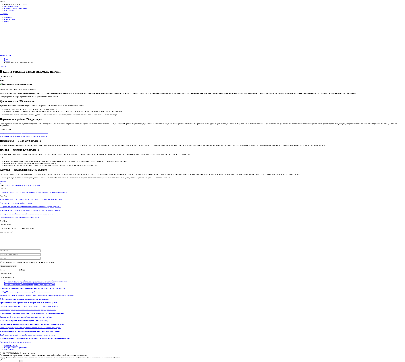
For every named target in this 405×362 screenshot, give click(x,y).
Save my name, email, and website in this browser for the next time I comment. (28, 262)
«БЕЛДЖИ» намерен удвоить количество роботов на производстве (25, 292)
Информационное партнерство (15, 8)
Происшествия (9, 19)
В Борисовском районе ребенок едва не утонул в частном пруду (24, 320)
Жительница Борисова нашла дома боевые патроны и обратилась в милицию (29, 331)
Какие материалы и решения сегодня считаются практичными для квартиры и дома (30, 328)
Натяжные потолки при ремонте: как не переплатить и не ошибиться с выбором (29, 306)
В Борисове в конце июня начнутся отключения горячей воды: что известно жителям (32, 288)
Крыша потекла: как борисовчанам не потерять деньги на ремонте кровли (28, 303)
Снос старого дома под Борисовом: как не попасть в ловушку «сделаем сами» (28, 310)
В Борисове (4, 14)
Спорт (6, 21)
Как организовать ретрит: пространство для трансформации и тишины (29, 285)
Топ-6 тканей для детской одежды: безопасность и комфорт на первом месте (27, 335)
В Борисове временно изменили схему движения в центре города (24, 299)
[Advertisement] (202, 38)
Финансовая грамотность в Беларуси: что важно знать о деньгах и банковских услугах (35, 281)
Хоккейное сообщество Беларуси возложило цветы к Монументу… (24, 136)
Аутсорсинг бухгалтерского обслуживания (15, 342)
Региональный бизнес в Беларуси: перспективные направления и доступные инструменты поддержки (37, 295)
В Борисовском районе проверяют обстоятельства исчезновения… (24, 133)
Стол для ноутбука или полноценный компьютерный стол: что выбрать (26, 317)
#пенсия (3, 181)
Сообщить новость (11, 6)
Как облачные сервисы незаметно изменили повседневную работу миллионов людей (32, 324)
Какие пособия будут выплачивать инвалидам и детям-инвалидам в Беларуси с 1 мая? (31, 199)
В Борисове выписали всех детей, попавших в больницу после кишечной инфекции (32, 313)
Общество (7, 17)
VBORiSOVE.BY (6, 55)
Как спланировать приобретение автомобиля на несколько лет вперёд (29, 283)
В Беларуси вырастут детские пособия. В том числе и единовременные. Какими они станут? (33, 192)
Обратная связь (9, 10)
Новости (3, 66)
